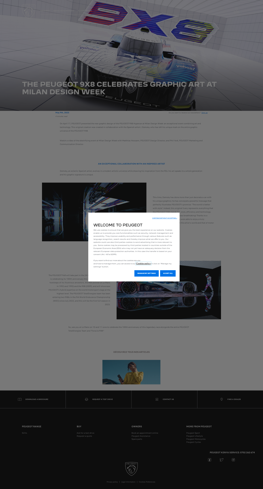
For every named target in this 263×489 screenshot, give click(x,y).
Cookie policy (143, 263)
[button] (164, 218)
